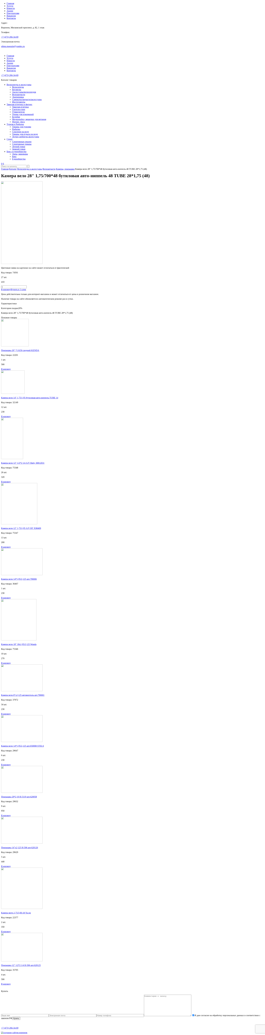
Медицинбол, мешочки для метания (29, 119)
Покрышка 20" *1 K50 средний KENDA (20, 350)
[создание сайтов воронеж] (14, 1032)
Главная (10, 3)
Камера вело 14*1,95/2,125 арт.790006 (19, 579)
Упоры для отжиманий (23, 114)
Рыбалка (16, 129)
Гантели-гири (18, 109)
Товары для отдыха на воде (25, 134)
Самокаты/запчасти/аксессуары (27, 99)
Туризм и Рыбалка (15, 124)
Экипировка (18, 97)
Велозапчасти (18, 94)
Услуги (10, 6)
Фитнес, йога (18, 122)
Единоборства (19, 159)
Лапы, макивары (20, 154)
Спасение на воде (20, 132)
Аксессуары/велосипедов (24, 92)
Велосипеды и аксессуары (19, 84)
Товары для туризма (21, 127)
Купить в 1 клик (18, 289)
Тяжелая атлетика (20, 107)
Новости (11, 8)
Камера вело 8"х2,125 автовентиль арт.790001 (22, 695)
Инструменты (18, 102)
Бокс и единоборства (16, 151)
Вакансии (11, 16)
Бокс (14, 156)
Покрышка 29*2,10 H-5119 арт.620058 (19, 797)
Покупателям (13, 13)
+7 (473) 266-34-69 (9, 37)
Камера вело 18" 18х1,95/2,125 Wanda (18, 644)
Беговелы (16, 89)
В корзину (6, 289)
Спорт (10, 139)
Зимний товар (18, 149)
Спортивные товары (21, 144)
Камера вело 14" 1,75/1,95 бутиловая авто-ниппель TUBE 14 (29, 398)
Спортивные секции (21, 141)
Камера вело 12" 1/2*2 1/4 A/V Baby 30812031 (22, 463)
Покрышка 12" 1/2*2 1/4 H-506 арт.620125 (21, 965)
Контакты (11, 18)
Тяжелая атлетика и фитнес (19, 104)
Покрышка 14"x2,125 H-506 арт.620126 (19, 847)
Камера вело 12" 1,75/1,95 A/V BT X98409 (21, 528)
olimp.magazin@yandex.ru (13, 46)
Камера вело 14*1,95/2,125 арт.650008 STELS (22, 746)
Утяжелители (18, 112)
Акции (10, 11)
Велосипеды (18, 87)
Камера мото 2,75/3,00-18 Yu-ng (16, 913)
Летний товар (18, 146)
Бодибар (16, 117)
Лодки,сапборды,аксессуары (25, 136)
